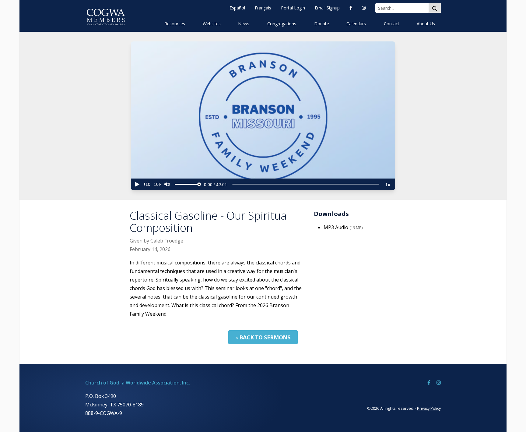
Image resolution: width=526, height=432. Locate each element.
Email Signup (327, 8)
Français (263, 8)
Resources (174, 24)
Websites (212, 24)
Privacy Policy (429, 408)
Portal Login (293, 8)
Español (237, 8)
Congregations (281, 24)
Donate (321, 24)
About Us (426, 24)
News (243, 24)
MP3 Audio (343, 227)
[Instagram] (363, 7)
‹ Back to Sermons (263, 337)
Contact (391, 24)
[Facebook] (351, 7)
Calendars (356, 24)
